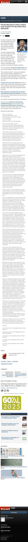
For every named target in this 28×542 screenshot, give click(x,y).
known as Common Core (18, 68)
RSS (8, 390)
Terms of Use (4, 538)
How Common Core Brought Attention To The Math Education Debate (11, 417)
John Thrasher (15, 361)
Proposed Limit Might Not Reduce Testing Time (10, 431)
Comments (1, 36)
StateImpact (5, 1)
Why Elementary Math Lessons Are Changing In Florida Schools (10, 424)
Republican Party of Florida (6, 364)
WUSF (6, 386)
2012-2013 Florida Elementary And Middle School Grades (12, 456)
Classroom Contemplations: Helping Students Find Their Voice (20, 375)
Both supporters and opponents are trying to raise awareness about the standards (13, 92)
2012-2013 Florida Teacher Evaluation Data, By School (14, 467)
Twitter (2, 390)
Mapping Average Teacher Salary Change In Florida (13, 478)
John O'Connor (5, 33)
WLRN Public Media (5, 527)
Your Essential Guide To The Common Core (16, 354)
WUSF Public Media (5, 530)
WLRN (18, 386)
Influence (9, 361)
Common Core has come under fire (10, 82)
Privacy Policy (4, 539)
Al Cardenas (3, 361)
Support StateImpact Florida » (12, 387)
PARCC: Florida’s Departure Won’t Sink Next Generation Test (7, 375)
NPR (19, 1)
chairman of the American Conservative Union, (12, 102)
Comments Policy (5, 537)
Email (3, 36)
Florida (3, 18)
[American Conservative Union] (22, 45)
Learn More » (3, 387)
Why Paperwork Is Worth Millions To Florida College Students (10, 438)
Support (14, 512)
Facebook (5, 390)
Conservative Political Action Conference (12, 105)
